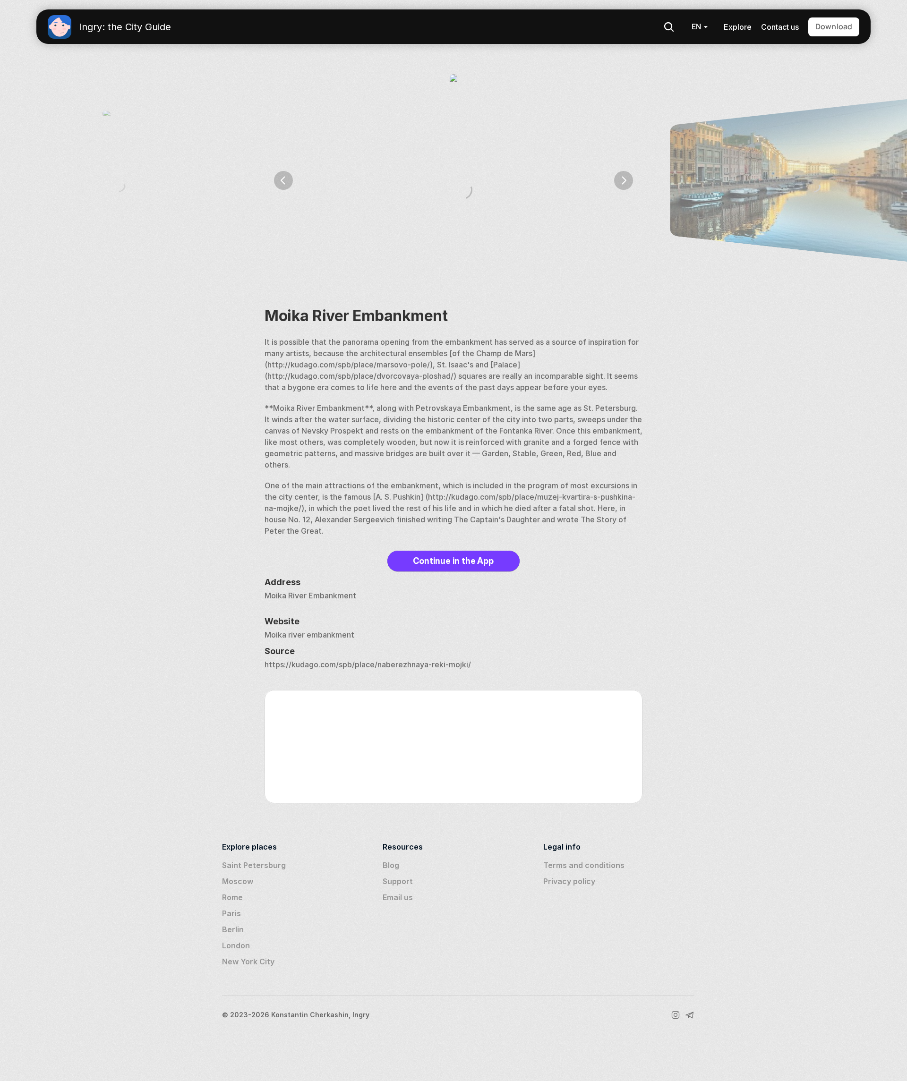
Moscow (237, 881)
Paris (231, 913)
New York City (248, 961)
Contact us (780, 27)
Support (398, 881)
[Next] (623, 180)
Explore (738, 27)
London (236, 945)
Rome (232, 897)
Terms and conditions (584, 865)
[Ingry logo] (59, 27)
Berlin (233, 929)
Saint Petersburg (254, 865)
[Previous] (283, 180)
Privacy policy (569, 881)
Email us (398, 897)
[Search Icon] (668, 26)
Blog (391, 865)
